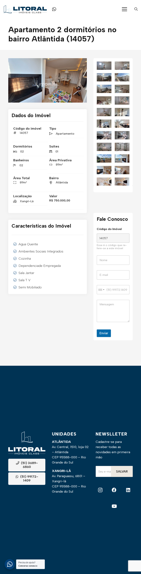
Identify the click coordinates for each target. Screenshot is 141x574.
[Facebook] (114, 490)
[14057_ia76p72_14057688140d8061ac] (104, 66)
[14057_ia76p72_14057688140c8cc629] (104, 89)
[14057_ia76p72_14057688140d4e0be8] (122, 66)
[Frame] (25, 9)
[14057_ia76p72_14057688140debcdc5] (104, 135)
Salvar (122, 471)
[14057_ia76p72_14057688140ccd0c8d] (122, 77)
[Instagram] (100, 490)
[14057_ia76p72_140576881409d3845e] (104, 182)
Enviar (104, 333)
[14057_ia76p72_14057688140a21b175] (122, 182)
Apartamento (65, 133)
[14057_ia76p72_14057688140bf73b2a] (104, 100)
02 (22, 151)
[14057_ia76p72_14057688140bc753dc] (122, 100)
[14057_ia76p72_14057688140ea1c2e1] (104, 124)
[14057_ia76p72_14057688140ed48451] (122, 112)
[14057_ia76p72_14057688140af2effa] (122, 147)
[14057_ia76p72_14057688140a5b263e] (47, 80)
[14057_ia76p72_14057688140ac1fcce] (104, 158)
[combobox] (101, 289)
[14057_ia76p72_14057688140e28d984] (122, 124)
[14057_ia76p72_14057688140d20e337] (104, 77)
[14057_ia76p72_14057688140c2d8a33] (122, 89)
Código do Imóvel (109, 229)
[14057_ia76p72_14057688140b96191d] (104, 112)
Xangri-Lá (27, 201)
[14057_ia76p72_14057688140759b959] (122, 170)
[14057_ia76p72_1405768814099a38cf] (122, 158)
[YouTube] (114, 506)
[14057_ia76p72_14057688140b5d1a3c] (104, 147)
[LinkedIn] (128, 490)
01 (56, 151)
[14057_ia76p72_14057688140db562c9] (122, 135)
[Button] (54, 9)
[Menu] (124, 9)
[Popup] (136, 9)
